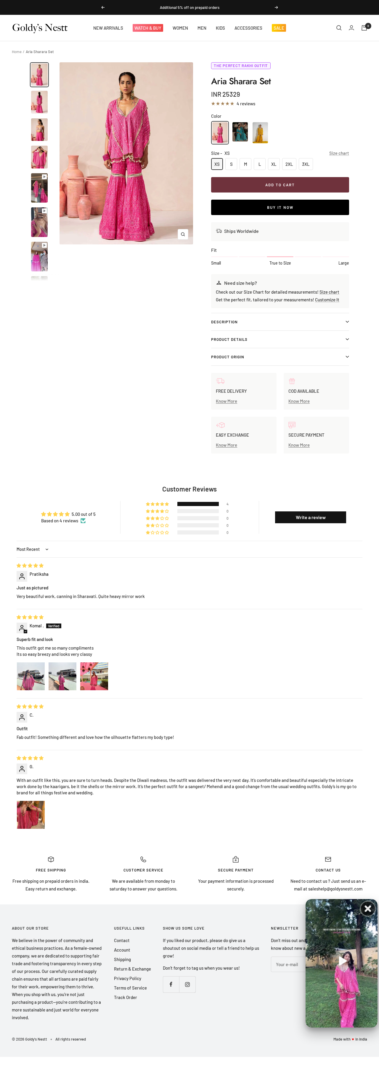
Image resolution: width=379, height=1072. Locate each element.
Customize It (327, 299)
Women (180, 28)
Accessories (248, 28)
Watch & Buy (147, 28)
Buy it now (280, 207)
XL (274, 164)
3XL (306, 164)
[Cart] (364, 28)
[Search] (339, 28)
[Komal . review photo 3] (94, 676)
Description (224, 321)
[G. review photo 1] (31, 815)
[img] (30, 565)
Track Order (125, 997)
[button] (158, 504)
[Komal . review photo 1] (31, 676)
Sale (279, 28)
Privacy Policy (127, 978)
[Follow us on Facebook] (171, 984)
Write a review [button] (311, 517)
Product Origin (227, 356)
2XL (289, 164)
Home (17, 51)
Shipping (122, 959)
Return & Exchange (132, 968)
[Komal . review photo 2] (62, 676)
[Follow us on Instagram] (187, 984)
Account (122, 949)
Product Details (229, 339)
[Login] (351, 27)
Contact (122, 940)
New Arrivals (108, 28)
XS (217, 164)
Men (201, 28)
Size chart (339, 153)
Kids (220, 28)
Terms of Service (130, 987)
